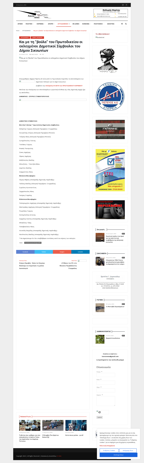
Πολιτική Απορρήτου (107, 446)
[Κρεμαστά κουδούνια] (100, 339)
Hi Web (59, 456)
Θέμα (98, 387)
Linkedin (80, 252)
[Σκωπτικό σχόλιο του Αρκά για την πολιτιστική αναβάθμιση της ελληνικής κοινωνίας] (100, 237)
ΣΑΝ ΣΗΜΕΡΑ (101, 253)
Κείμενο (99, 395)
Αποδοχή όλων (119, 455)
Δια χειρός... (101, 229)
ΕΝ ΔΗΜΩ (76, 24)
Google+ (62, 252)
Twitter (44, 252)
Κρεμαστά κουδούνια (113, 338)
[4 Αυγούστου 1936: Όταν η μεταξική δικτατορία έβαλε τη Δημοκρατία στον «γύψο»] (100, 261)
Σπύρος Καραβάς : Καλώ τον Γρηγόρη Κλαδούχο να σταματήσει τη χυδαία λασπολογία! (32, 264)
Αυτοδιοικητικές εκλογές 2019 (32, 242)
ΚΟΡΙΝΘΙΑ (40, 24)
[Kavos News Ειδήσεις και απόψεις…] (33, 14)
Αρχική (20, 24)
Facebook (25, 252)
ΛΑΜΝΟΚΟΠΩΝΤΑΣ (104, 331)
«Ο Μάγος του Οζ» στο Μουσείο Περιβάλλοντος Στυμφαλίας (68, 264)
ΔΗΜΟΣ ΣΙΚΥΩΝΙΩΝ (37, 37)
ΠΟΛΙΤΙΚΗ (29, 24)
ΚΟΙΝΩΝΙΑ (85, 24)
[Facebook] (126, 4)
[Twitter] (122, 4)
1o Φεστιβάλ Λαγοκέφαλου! (115, 306)
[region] (118, 444)
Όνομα (98, 372)
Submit (99, 417)
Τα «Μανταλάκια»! (102, 34)
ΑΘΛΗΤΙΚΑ (110, 24)
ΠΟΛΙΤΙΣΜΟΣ (98, 24)
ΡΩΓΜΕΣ (100, 300)
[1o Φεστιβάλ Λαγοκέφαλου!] (100, 307)
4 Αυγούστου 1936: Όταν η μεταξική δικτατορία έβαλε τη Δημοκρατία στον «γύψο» (115, 262)
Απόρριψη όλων (128, 450)
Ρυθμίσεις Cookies (109, 450)
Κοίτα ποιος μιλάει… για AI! (74, 435)
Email (98, 379)
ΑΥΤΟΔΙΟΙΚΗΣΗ (63, 24)
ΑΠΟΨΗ (50, 24)
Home (17, 30)
